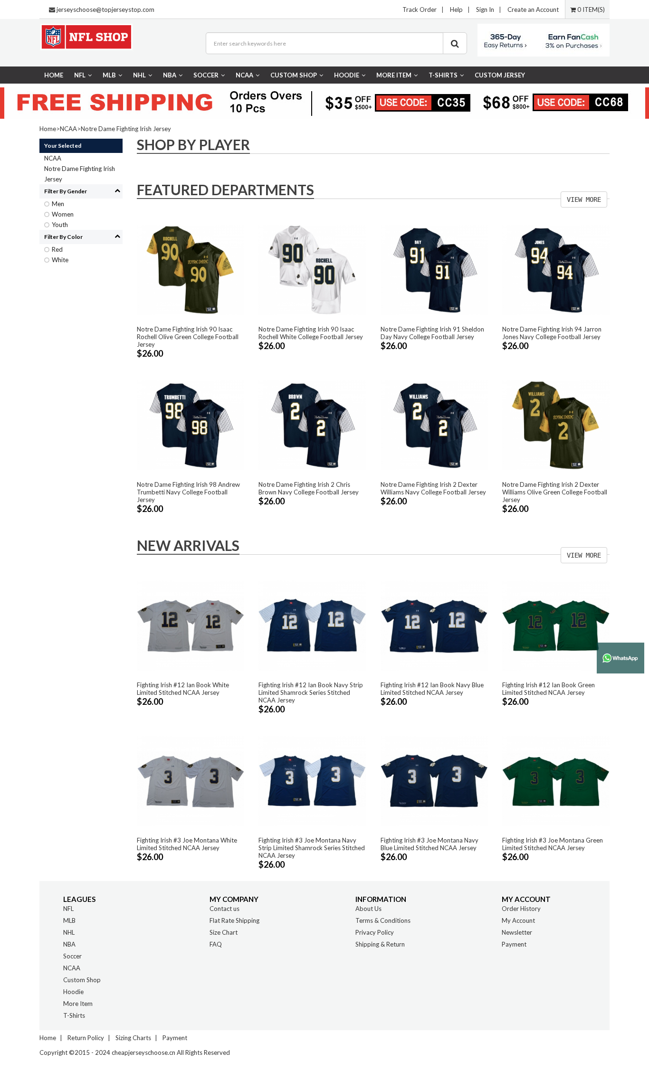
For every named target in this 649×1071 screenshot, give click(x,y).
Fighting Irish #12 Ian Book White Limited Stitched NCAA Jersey (183, 688)
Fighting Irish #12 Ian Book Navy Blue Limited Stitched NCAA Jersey (432, 688)
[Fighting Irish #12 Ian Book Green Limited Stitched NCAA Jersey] (556, 625)
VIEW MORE (584, 199)
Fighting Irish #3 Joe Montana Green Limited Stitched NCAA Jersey (552, 844)
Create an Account (533, 9)
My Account (518, 920)
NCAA (244, 75)
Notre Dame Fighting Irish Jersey (126, 129)
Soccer (206, 75)
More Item (393, 75)
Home (53, 75)
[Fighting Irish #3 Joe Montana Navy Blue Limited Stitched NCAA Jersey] (434, 780)
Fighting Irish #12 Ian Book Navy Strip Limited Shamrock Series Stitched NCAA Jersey (310, 692)
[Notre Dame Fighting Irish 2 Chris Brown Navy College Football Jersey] (312, 424)
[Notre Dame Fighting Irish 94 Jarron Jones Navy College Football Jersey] (556, 269)
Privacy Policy (374, 932)
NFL (80, 75)
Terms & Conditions (382, 920)
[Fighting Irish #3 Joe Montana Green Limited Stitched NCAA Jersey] (556, 780)
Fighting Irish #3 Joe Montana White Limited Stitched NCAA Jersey (187, 844)
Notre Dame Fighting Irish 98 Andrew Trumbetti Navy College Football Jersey (188, 492)
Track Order (419, 9)
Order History (521, 908)
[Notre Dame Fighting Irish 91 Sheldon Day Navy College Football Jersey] (434, 269)
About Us (368, 908)
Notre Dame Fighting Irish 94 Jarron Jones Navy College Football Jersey (551, 333)
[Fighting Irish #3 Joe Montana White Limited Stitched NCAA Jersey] (190, 780)
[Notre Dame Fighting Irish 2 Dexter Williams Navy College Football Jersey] (434, 424)
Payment (514, 944)
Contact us (224, 908)
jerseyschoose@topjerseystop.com (105, 9)
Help (456, 9)
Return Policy (85, 1038)
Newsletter (517, 932)
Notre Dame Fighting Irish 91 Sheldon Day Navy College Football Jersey (432, 333)
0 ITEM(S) (590, 9)
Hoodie (346, 75)
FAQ (216, 944)
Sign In (485, 9)
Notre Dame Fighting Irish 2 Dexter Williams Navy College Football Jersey (433, 488)
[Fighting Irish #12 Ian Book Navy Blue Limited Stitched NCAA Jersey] (434, 625)
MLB (109, 75)
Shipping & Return (380, 944)
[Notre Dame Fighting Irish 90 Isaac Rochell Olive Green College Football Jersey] (190, 269)
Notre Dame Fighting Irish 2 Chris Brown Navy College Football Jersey (308, 488)
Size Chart (224, 932)
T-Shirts (443, 75)
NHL (139, 75)
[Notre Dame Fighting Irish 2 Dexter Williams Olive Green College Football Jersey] (556, 424)
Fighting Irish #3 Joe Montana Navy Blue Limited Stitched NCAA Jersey (429, 844)
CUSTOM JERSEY (500, 75)
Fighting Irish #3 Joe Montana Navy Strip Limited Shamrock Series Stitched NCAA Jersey (311, 847)
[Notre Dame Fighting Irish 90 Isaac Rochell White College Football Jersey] (312, 269)
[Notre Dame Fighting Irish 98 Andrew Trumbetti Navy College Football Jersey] (190, 424)
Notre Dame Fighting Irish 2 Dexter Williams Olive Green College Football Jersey (554, 492)
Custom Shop (293, 75)
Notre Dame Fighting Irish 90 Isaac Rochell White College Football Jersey (310, 333)
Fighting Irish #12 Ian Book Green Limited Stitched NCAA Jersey (548, 688)
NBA (169, 75)
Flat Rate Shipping (234, 920)
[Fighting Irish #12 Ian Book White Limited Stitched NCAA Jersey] (190, 625)
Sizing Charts (133, 1038)
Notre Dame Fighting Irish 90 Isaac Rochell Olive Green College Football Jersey (188, 336)
